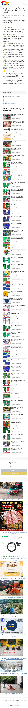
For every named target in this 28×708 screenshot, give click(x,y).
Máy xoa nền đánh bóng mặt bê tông (14, 693)
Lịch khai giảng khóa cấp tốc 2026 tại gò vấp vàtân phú (14, 578)
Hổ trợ (12, 700)
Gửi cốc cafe (5, 700)
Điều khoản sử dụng (21, 700)
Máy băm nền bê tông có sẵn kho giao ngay (14, 499)
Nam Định (4, 17)
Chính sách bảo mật (11, 702)
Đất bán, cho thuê (21, 15)
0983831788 (15, 473)
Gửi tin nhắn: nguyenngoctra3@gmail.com (10, 102)
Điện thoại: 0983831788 (10, 98)
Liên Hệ (20, 702)
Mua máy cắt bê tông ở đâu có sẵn (14, 597)
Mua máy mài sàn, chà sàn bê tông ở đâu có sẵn (14, 658)
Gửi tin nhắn (15, 470)
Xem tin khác (8, 100)
